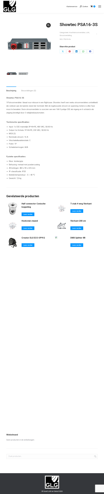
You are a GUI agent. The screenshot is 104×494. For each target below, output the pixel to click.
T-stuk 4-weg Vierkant (81, 203)
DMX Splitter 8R (77, 238)
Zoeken (95, 456)
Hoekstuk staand (30, 221)
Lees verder (28, 214)
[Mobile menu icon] (99, 6)
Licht (87, 32)
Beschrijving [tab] (11, 91)
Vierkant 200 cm (78, 221)
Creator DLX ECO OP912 (33, 238)
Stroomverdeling (66, 35)
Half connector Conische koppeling (34, 205)
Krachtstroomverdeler (77, 32)
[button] (48, 25)
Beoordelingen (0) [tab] (28, 91)
